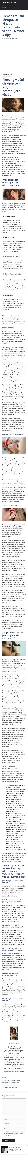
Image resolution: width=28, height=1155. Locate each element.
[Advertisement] (14, 56)
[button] (26, 2)
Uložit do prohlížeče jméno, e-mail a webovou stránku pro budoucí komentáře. (14, 1134)
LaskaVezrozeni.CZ (10, 2)
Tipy (5, 1078)
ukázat (9, 74)
